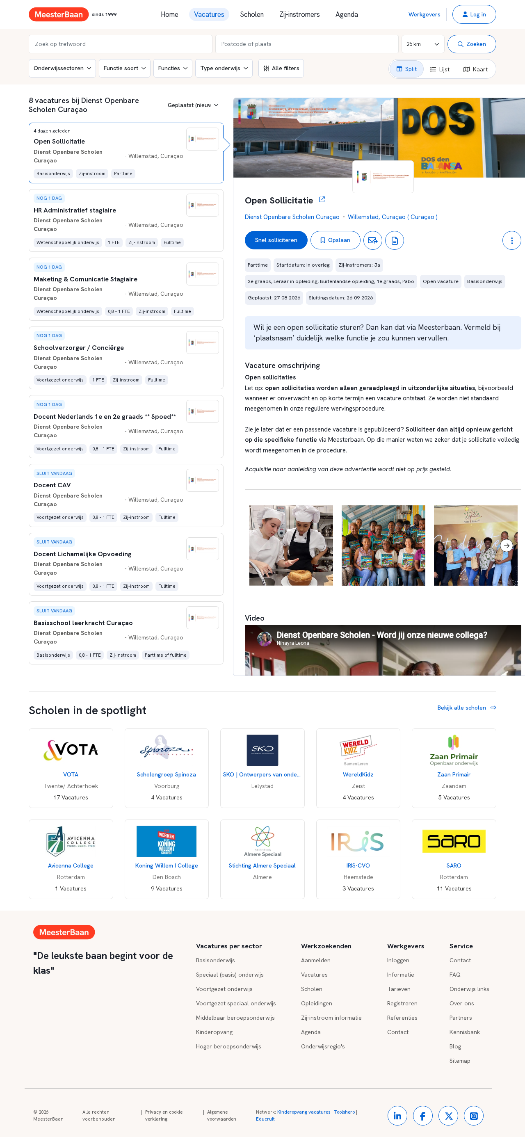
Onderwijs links (469, 989)
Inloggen (398, 960)
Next (506, 545)
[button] (474, 14)
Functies (169, 68)
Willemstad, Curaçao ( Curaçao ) (393, 217)
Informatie (400, 974)
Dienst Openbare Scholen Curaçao (292, 217)
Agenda (347, 14)
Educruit (265, 1119)
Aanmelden (316, 960)
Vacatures (209, 14)
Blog (455, 1046)
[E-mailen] (372, 240)
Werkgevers (425, 14)
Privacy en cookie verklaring (164, 1115)
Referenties (402, 1017)
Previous (259, 545)
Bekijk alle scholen (463, 707)
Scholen (252, 14)
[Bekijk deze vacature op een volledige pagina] (319, 200)
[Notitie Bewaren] (394, 240)
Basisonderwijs (215, 960)
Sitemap (460, 1060)
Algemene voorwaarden (221, 1115)
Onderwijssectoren (59, 68)
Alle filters (285, 68)
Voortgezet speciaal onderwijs (236, 1003)
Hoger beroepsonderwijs (228, 1046)
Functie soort (121, 68)
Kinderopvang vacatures (303, 1112)
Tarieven (399, 989)
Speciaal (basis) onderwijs (230, 974)
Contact (398, 1032)
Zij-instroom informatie (331, 1017)
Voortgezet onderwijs (224, 989)
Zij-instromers (299, 14)
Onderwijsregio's (323, 1046)
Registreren (402, 1003)
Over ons (462, 1003)
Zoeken (476, 44)
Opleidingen (316, 1003)
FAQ (455, 974)
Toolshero (344, 1112)
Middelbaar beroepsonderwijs (235, 1017)
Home (169, 14)
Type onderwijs (220, 68)
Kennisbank (465, 1032)
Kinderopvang (214, 1032)
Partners (461, 1017)
